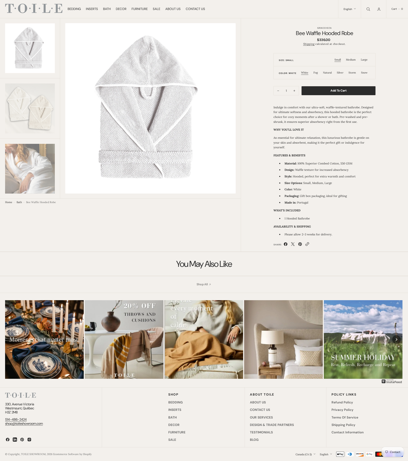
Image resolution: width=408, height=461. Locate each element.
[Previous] (11, 339)
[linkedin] (14, 439)
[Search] (368, 9)
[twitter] (293, 245)
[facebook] (285, 245)
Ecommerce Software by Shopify (72, 454)
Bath (19, 202)
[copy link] (307, 245)
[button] (379, 9)
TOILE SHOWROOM (33, 454)
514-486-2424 (16, 419)
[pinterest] (300, 245)
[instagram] (29, 439)
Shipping (309, 43)
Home (8, 202)
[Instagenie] (392, 383)
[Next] (396, 339)
